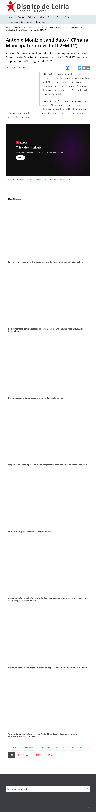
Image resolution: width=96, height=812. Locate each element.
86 (27, 754)
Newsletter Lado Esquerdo (20, 22)
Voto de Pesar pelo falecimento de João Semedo (30, 531)
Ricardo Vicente (64, 17)
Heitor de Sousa (46, 17)
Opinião (31, 17)
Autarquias (11, 179)
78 (41, 747)
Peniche (20, 179)
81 (64, 747)
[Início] (11, 6)
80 (57, 747)
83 (79, 747)
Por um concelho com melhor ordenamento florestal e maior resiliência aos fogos (46, 262)
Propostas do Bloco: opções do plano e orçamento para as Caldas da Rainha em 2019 (47, 464)
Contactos (40, 22)
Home (11, 17)
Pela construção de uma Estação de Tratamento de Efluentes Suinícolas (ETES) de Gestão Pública (45, 330)
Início (8, 27)
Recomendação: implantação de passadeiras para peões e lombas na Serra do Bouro (47, 667)
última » (51, 754)
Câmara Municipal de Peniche (38, 179)
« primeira (15, 747)
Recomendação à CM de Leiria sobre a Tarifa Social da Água (35, 398)
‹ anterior (29, 747)
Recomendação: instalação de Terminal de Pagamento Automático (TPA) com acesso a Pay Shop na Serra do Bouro (47, 599)
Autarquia (57, 179)
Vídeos (21, 17)
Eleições (66, 179)
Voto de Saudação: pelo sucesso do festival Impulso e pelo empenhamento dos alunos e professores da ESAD (44, 735)
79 (49, 747)
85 (19, 754)
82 (72, 747)
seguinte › (37, 754)
